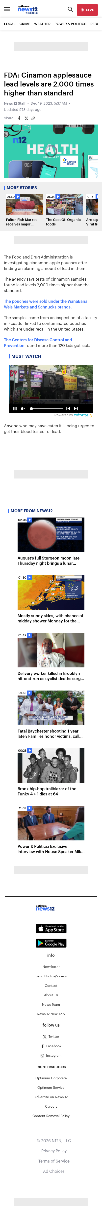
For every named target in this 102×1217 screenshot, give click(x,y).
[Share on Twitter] (26, 118)
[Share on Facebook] (19, 118)
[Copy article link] (33, 118)
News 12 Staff (15, 103)
